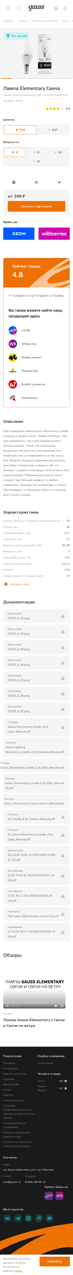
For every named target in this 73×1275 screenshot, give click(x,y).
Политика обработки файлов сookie (16, 1134)
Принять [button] (54, 1261)
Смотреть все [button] (19, 584)
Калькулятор (46, 1063)
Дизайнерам (11, 1084)
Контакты (9, 1063)
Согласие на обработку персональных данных (17, 1143)
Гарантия (8, 1079)
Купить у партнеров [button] (36, 206)
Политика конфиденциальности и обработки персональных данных (19, 1111)
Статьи (7, 1089)
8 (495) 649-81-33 (35, 1181)
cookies (17, 1270)
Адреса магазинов (14, 1073)
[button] (8, 8)
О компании (10, 1068)
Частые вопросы (13, 1100)
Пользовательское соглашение (14, 1125)
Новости (8, 1094)
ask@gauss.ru (12, 1181)
